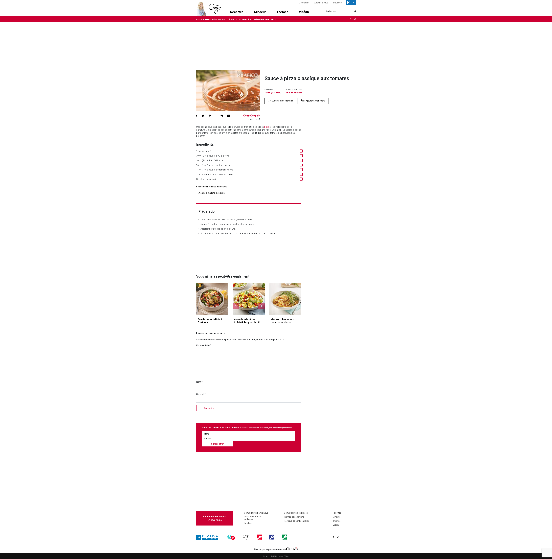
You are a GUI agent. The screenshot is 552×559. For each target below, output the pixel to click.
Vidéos (304, 12)
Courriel (201, 394)
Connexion (304, 2)
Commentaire (203, 345)
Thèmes (282, 12)
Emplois (248, 523)
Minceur (260, 12)
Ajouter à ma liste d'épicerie (212, 193)
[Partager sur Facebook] (196, 116)
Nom (199, 381)
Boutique (337, 2)
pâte (266, 126)
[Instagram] (355, 19)
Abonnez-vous (321, 2)
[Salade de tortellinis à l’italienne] (212, 299)
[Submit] (354, 11)
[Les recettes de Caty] (208, 8)
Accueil (199, 19)
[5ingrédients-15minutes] (231, 537)
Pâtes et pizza (234, 19)
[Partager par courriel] (228, 116)
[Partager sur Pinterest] (210, 116)
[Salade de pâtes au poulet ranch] (249, 299)
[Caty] (246, 537)
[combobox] (339, 11)
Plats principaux (219, 19)
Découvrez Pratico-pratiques (253, 517)
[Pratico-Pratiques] (208, 537)
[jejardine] (285, 537)
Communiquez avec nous (256, 513)
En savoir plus (214, 518)
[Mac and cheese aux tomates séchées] (285, 299)
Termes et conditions (294, 517)
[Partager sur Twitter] (203, 116)
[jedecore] (272, 537)
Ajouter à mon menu (315, 100)
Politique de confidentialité (296, 521)
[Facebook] (350, 19)
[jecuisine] (259, 537)
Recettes (237, 12)
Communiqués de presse (296, 513)
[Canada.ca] (292, 549)
